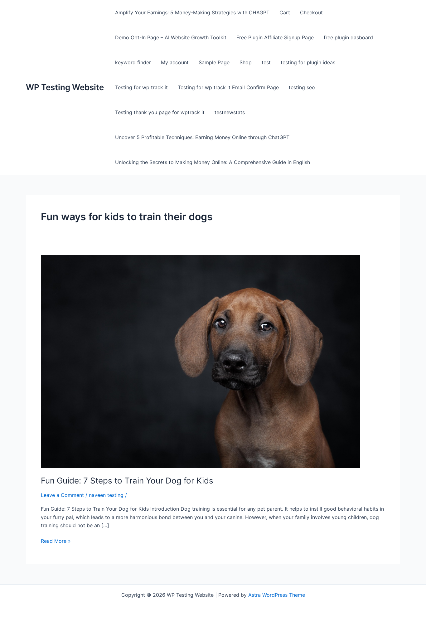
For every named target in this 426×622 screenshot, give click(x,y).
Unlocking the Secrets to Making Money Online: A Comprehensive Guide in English (212, 162)
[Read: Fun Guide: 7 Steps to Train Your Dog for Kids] (200, 361)
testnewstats (230, 112)
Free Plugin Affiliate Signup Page (275, 37)
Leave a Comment (62, 495)
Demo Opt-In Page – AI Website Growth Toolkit (170, 37)
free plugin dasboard (348, 37)
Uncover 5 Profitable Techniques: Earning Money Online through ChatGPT (202, 137)
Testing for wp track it (141, 87)
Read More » (56, 540)
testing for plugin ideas (308, 62)
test (266, 62)
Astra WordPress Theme (276, 595)
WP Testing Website (65, 87)
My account (175, 62)
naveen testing (106, 495)
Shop (246, 62)
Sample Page (214, 62)
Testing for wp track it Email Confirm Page (228, 87)
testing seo (302, 87)
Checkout (311, 12)
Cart (284, 12)
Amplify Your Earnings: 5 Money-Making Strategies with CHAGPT (192, 12)
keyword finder (133, 62)
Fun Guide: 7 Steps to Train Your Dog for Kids (127, 480)
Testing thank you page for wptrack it (160, 112)
